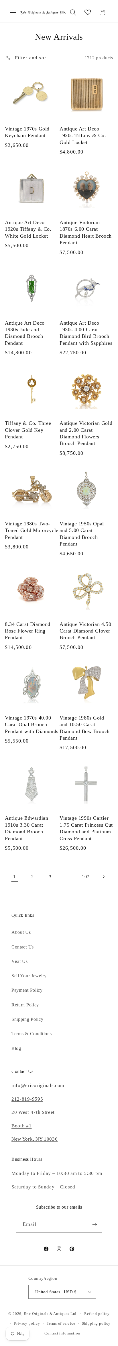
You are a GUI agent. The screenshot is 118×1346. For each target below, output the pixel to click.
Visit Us (19, 961)
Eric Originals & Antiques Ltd (50, 1314)
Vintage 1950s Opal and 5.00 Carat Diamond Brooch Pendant (82, 534)
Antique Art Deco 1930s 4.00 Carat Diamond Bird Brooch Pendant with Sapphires (86, 333)
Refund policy (96, 1314)
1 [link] (14, 876)
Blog (16, 1048)
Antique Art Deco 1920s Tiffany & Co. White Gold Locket (28, 229)
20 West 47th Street (33, 1112)
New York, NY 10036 (34, 1139)
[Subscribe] (95, 1225)
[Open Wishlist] (87, 12)
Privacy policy (27, 1324)
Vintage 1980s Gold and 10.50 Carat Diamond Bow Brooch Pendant (85, 728)
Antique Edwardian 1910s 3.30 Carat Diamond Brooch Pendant (26, 828)
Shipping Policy (27, 1019)
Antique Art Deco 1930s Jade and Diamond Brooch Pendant (25, 333)
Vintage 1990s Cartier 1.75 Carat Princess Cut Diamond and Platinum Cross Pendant (86, 828)
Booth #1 (21, 1126)
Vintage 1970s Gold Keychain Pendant (27, 132)
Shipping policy (96, 1324)
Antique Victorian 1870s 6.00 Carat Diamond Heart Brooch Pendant (86, 232)
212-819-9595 (27, 1099)
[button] (13, 12)
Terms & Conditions (31, 1033)
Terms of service (61, 1324)
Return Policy (25, 1004)
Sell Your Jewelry (29, 975)
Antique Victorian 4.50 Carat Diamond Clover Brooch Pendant (85, 631)
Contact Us (22, 946)
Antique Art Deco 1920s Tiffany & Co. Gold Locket (83, 135)
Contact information (62, 1333)
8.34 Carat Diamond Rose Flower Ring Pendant (27, 631)
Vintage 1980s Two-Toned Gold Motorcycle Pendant (31, 530)
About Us (21, 932)
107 (85, 876)
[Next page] (103, 876)
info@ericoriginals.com (37, 1085)
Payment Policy (27, 990)
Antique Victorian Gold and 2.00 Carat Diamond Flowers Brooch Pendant (86, 433)
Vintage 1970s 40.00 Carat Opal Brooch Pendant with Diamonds (31, 724)
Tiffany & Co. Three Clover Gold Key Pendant (28, 430)
